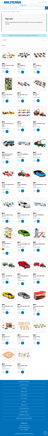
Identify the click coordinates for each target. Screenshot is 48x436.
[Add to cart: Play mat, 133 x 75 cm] (7, 101)
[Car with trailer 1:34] (24, 84)
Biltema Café (24, 391)
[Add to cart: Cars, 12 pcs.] (38, 100)
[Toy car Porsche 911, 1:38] (24, 204)
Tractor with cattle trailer (39, 275)
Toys (9, 11)
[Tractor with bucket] (24, 174)
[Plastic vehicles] (39, 326)
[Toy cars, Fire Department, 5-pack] (8, 174)
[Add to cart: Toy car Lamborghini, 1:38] (22, 250)
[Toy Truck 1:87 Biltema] (39, 204)
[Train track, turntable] (8, 355)
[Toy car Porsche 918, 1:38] (24, 295)
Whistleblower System (24, 415)
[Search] (46, 7)
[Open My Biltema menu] (39, 2)
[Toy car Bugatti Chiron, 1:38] (39, 174)
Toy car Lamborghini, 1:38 (23, 244)
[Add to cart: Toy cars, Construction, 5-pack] (7, 131)
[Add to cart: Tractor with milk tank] (7, 282)
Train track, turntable (7, 365)
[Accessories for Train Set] (24, 326)
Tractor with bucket (21, 184)
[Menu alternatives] (2, 2)
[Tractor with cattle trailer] (39, 265)
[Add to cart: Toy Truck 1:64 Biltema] (22, 160)
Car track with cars (6, 243)
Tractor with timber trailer (39, 123)
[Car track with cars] (8, 233)
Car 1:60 (19, 123)
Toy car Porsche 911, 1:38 (23, 215)
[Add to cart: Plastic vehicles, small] (22, 372)
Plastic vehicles (36, 336)
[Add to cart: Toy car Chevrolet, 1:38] (7, 312)
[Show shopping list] (42, 2)
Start (2, 11)
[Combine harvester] (39, 143)
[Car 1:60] (24, 113)
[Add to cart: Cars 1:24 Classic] (22, 72)
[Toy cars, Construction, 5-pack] (8, 113)
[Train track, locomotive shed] (39, 295)
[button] (24, 5)
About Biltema (24, 395)
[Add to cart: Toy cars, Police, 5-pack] (7, 221)
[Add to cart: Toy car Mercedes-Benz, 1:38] (22, 283)
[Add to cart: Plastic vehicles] (38, 343)
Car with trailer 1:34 (22, 94)
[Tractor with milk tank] (8, 265)
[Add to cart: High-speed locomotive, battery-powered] (7, 161)
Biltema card (24, 405)
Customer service (24, 385)
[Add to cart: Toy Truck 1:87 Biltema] (38, 221)
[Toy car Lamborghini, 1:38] (24, 233)
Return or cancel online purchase (24, 418)
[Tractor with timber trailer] (39, 113)
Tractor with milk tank (7, 275)
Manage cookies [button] (24, 411)
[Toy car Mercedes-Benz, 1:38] (24, 265)
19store (7, 68)
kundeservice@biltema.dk (24, 427)
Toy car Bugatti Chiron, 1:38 (39, 184)
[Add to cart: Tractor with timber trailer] (38, 129)
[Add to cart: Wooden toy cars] (7, 343)
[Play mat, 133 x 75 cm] (8, 84)
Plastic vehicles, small (22, 365)
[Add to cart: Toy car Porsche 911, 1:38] (22, 221)
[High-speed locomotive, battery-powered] (8, 143)
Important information (24, 381)
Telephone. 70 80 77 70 (24, 425)
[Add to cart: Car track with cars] (7, 253)
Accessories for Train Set (23, 336)
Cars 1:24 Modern (37, 65)
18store (23, 97)
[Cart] (45, 2)
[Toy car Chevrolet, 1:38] (8, 295)
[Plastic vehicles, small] (24, 355)
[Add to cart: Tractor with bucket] (22, 190)
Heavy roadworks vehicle (8, 65)
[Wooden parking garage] (39, 233)
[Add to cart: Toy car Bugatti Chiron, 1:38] (38, 190)
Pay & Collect (24, 388)
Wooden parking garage (39, 244)
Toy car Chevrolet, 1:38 (7, 306)
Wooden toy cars (6, 336)
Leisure (5, 11)
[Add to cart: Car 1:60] (22, 129)
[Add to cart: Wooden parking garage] (38, 250)
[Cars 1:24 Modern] (39, 55)
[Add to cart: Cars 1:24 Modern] (38, 72)
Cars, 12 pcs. (36, 94)
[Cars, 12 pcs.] (39, 84)
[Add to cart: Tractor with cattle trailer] (38, 282)
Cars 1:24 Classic (21, 65)
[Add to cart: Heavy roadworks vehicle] (7, 71)
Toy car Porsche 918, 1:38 (23, 306)
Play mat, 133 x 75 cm (7, 94)
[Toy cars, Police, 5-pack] (8, 204)
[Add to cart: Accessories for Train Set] (22, 343)
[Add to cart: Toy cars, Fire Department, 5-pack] (7, 192)
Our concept (24, 398)
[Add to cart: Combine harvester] (38, 160)
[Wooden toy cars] (8, 326)
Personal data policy (24, 408)
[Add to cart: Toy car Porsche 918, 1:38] (22, 312)
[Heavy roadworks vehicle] (8, 55)
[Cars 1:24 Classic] (24, 55)
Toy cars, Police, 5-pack (7, 215)
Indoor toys (13, 11)
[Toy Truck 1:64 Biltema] (24, 143)
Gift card (24, 401)
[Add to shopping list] (3, 71)
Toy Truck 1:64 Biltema (22, 154)
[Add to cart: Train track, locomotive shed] (38, 314)
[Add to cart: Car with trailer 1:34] (22, 101)
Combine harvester (37, 154)
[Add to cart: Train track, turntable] (7, 372)
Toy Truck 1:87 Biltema (38, 215)
